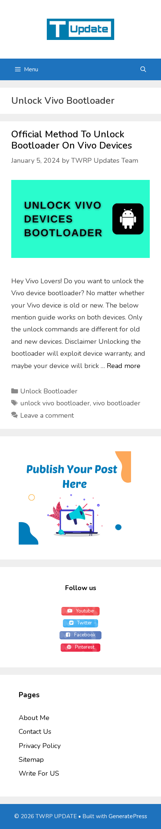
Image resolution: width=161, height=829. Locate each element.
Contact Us (35, 731)
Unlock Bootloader (49, 391)
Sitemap (31, 759)
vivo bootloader (116, 403)
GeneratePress (128, 816)
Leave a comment (47, 415)
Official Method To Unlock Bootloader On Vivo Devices (71, 140)
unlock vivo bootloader (55, 403)
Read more (123, 365)
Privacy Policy (40, 745)
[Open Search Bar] (143, 69)
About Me (34, 717)
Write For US (39, 773)
